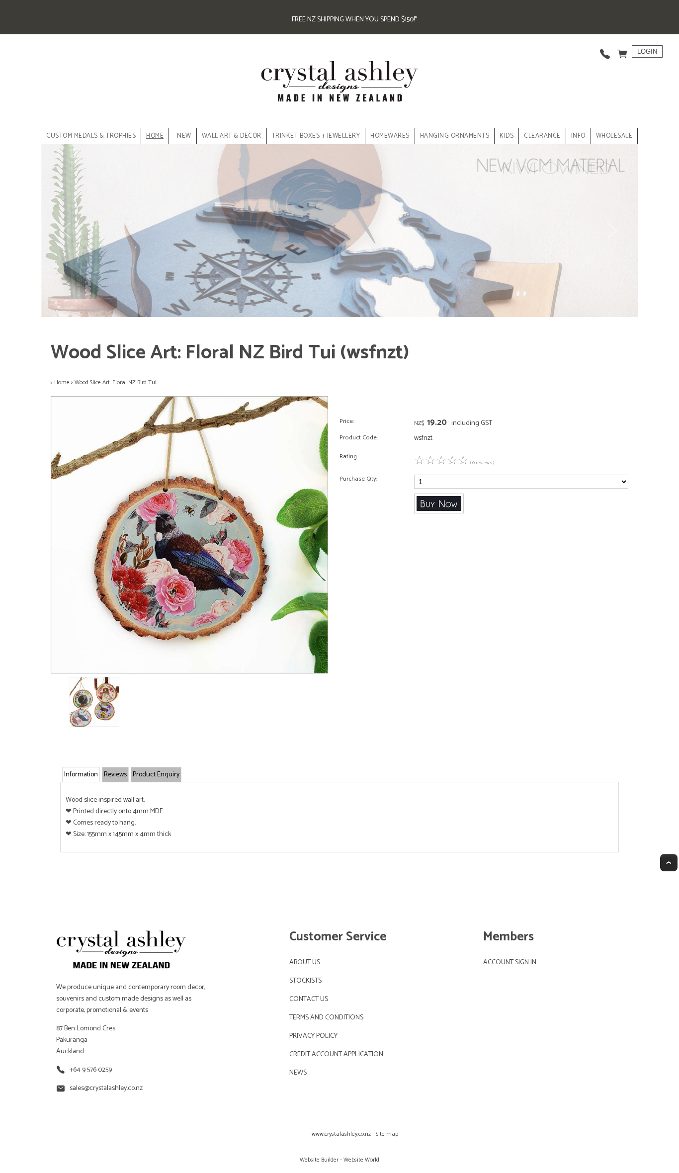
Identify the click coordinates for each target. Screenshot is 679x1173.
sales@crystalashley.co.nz (106, 1088)
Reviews (115, 774)
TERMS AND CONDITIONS (326, 1017)
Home (155, 136)
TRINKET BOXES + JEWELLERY (316, 136)
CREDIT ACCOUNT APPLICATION (336, 1054)
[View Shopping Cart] (622, 51)
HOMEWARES (390, 136)
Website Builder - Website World (339, 1160)
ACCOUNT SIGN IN (509, 962)
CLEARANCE (542, 136)
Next (612, 231)
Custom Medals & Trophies (91, 136)
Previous (67, 231)
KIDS (506, 136)
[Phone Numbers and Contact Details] (605, 51)
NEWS (298, 1073)
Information (81, 774)
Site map (387, 1134)
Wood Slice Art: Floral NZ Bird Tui (116, 382)
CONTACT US (308, 999)
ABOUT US (304, 962)
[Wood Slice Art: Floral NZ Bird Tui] (189, 671)
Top (669, 862)
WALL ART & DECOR (231, 136)
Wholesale (614, 136)
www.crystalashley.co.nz (341, 1134)
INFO (578, 136)
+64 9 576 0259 (91, 1070)
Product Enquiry (156, 774)
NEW (184, 136)
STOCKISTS (305, 981)
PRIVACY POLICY (313, 1036)
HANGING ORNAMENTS (455, 136)
